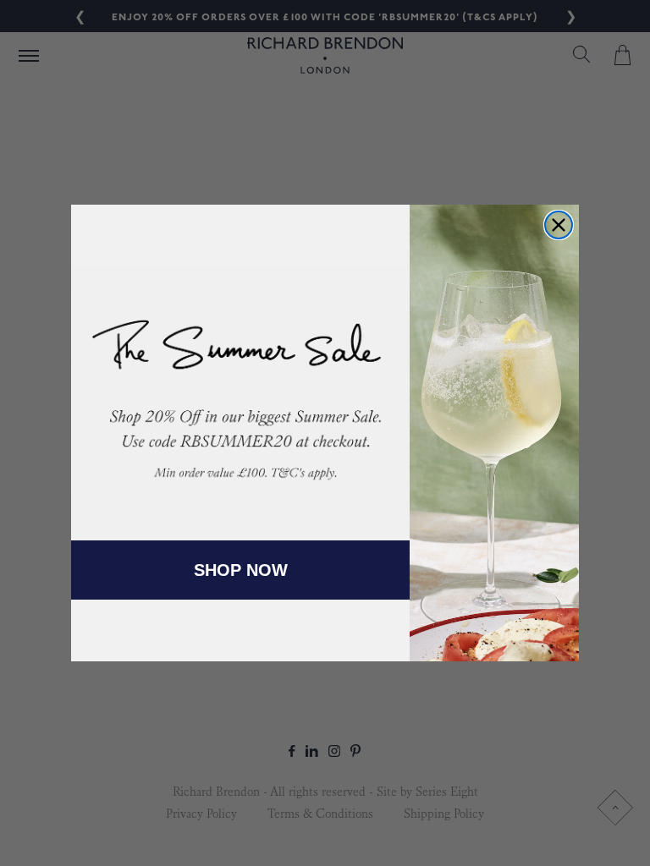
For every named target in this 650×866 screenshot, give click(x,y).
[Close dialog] (558, 224)
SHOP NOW (241, 570)
